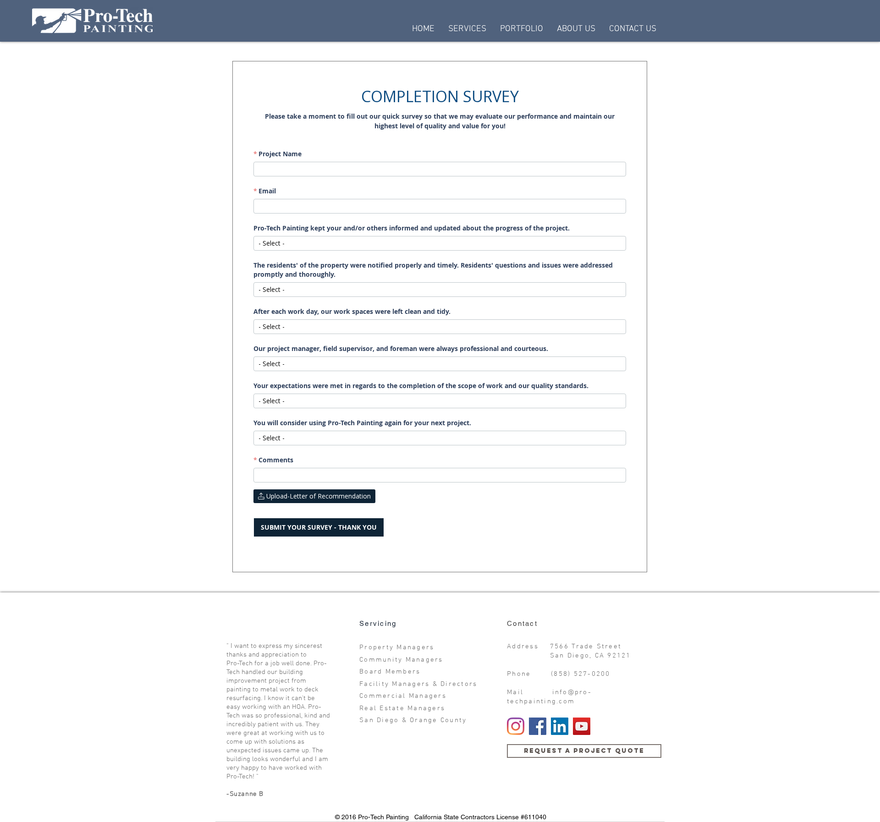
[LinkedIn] (559, 726)
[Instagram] (515, 726)
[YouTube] (581, 726)
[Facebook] (537, 726)
